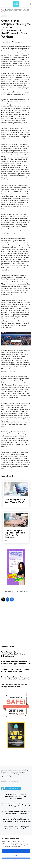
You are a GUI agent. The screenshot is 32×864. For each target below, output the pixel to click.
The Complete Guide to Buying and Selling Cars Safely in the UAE (14, 685)
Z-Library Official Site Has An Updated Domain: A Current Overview (15, 670)
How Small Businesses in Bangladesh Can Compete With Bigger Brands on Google (16, 663)
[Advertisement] (16, 622)
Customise (16, 855)
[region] (16, 849)
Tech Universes (13, 42)
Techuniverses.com (13, 770)
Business (4, 16)
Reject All (16, 860)
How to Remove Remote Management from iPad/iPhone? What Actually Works (15, 678)
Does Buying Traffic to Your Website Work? (15, 500)
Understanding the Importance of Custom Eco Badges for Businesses (15, 534)
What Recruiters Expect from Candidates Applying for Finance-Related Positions (13, 654)
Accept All (16, 851)
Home (2, 9)
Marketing (23, 484)
